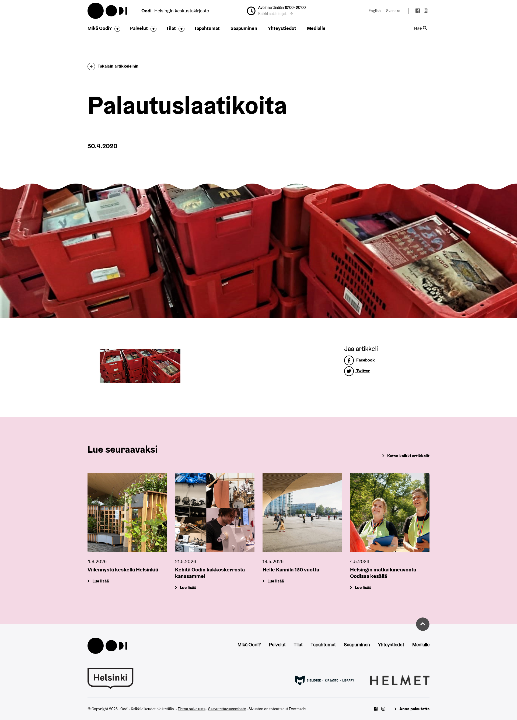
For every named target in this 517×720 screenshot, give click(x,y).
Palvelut (139, 28)
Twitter (362, 371)
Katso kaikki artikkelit (408, 456)
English (375, 10)
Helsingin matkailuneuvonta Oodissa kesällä (383, 572)
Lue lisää (100, 581)
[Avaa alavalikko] (116, 29)
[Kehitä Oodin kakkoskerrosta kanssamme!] (214, 512)
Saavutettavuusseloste (227, 709)
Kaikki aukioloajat (272, 13)
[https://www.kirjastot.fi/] (324, 680)
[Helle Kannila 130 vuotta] (302, 512)
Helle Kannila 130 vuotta (291, 569)
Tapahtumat (207, 28)
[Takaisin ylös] (422, 624)
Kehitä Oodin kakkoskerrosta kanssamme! (210, 572)
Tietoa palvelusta (191, 709)
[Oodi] (107, 645)
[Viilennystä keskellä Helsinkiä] (127, 512)
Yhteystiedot (282, 28)
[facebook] (417, 11)
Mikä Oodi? (100, 28)
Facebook (365, 360)
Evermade (297, 709)
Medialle (316, 28)
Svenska (393, 10)
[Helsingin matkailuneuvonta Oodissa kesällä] (389, 512)
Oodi (108, 11)
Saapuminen (243, 28)
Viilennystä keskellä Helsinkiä (123, 569)
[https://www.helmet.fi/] (399, 680)
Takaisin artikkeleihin (118, 66)
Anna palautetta (414, 709)
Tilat (171, 28)
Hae (418, 28)
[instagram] (425, 11)
